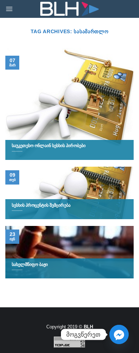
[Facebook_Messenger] (119, 334)
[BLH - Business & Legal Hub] (69, 9)
